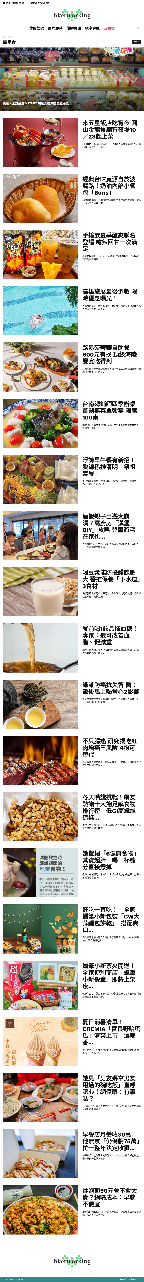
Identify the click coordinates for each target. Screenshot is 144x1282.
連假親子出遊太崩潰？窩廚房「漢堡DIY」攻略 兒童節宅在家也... (108, 526)
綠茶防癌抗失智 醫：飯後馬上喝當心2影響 (110, 688)
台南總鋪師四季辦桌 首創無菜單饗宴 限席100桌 (109, 411)
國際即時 (55, 28)
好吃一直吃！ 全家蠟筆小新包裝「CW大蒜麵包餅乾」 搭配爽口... (111, 919)
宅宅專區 (92, 28)
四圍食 (109, 28)
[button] (137, 28)
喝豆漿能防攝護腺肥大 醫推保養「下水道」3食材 (111, 579)
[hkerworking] (72, 15)
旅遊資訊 (74, 28)
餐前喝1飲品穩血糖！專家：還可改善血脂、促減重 (110, 635)
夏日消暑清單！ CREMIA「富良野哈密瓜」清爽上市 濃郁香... (111, 1032)
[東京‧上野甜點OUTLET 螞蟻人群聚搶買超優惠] (72, 79)
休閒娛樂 (36, 28)
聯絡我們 (132, 1279)
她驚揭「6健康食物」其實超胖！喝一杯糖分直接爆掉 (110, 860)
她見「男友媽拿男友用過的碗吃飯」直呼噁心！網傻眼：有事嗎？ (109, 1088)
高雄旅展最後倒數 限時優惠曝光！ (109, 295)
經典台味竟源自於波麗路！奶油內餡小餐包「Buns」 (109, 186)
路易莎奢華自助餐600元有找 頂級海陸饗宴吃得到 (109, 354)
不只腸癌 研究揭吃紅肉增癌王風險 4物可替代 (109, 748)
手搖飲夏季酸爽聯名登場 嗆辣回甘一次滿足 (109, 242)
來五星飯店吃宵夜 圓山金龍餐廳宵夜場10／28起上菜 (109, 130)
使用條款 (122, 1279)
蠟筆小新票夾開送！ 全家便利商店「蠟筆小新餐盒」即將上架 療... (111, 976)
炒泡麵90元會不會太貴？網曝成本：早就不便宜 (109, 1197)
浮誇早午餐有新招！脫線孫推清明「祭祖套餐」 (109, 467)
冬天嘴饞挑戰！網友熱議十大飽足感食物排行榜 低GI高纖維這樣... (109, 807)
